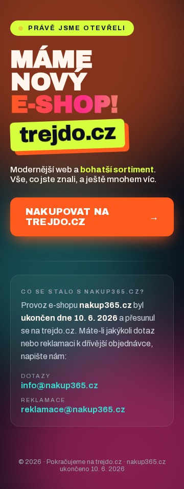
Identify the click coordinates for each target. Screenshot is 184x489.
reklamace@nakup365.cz (73, 409)
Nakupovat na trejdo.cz (92, 217)
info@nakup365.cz (59, 385)
